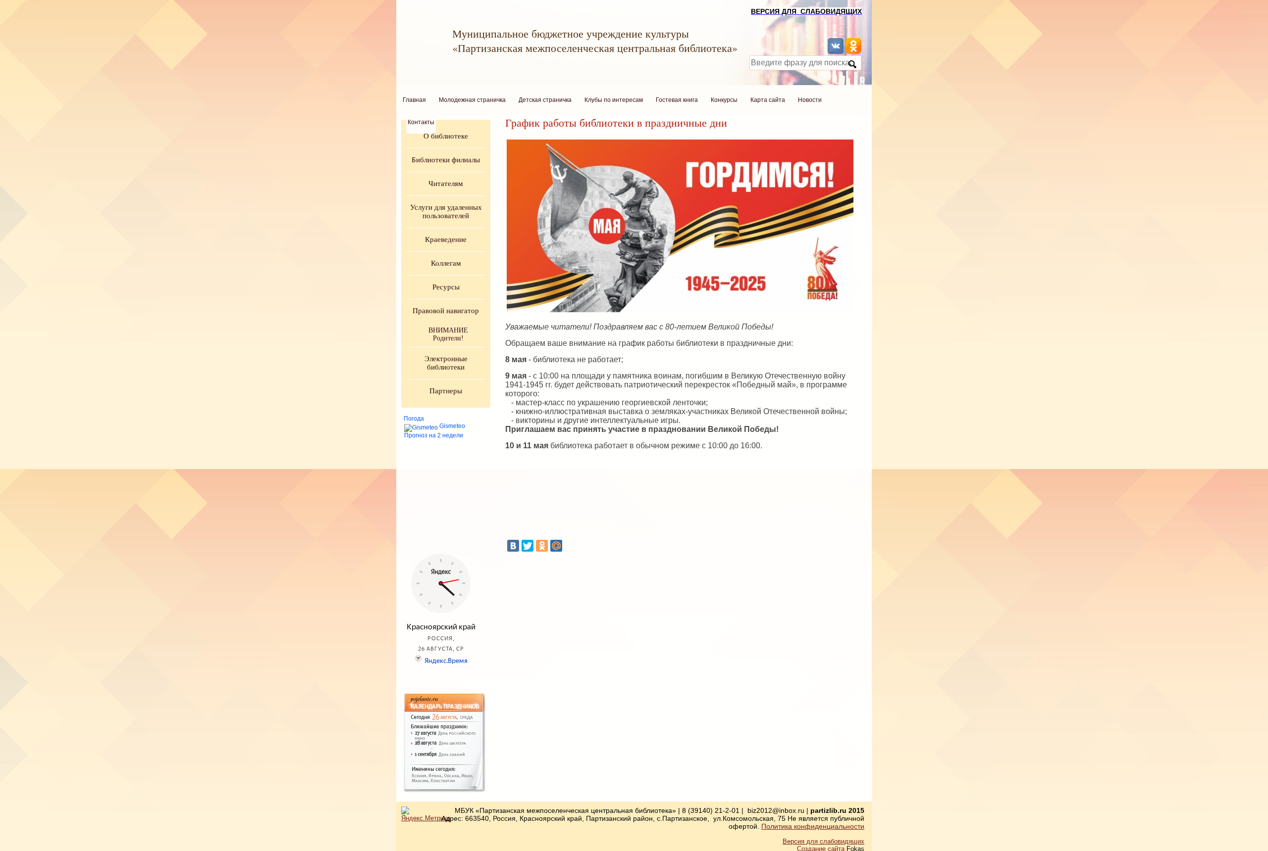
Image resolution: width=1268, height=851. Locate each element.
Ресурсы (446, 287)
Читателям (445, 184)
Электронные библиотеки (446, 363)
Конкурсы (724, 99)
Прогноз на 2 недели (433, 435)
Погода (414, 418)
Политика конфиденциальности (812, 826)
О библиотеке (445, 136)
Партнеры (445, 391)
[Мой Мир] (556, 546)
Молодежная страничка (472, 99)
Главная (414, 99)
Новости (810, 99)
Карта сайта (767, 99)
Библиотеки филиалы (446, 160)
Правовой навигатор (446, 311)
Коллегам (446, 263)
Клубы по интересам (613, 99)
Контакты (421, 122)
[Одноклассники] (542, 546)
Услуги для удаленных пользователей (446, 211)
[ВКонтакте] (513, 546)
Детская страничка (545, 99)
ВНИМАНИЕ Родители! (448, 334)
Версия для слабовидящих (823, 841)
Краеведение (446, 239)
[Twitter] (527, 546)
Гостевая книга (677, 99)
